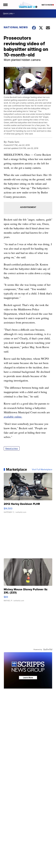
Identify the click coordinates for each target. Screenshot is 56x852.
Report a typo (11, 448)
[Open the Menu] (5, 5)
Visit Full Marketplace (42, 469)
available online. (13, 416)
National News (16, 27)
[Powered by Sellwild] (47, 649)
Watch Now (47, 5)
